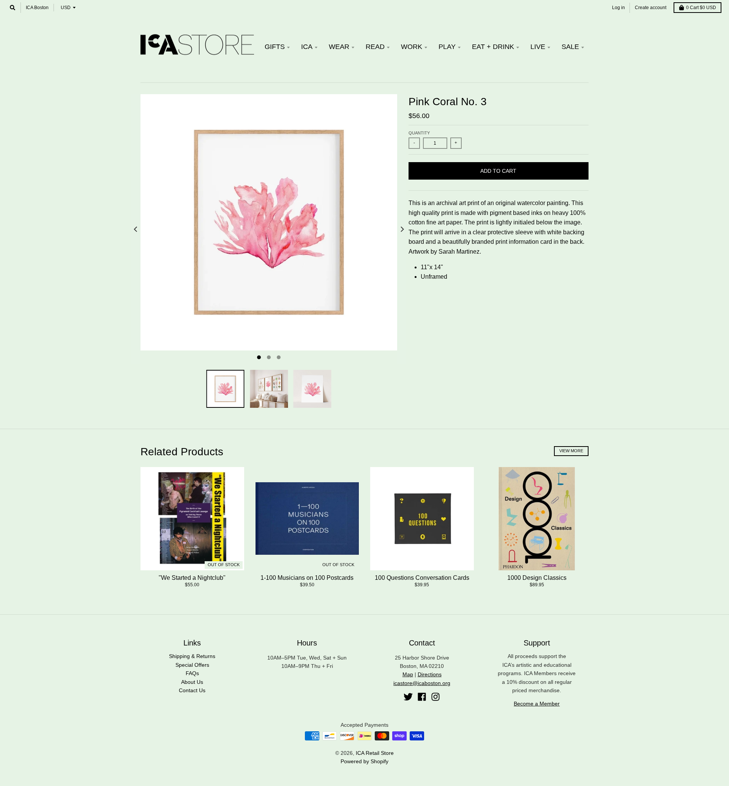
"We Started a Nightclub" (192, 578)
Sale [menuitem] (570, 47)
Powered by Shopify (364, 761)
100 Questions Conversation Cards (422, 578)
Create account (650, 7)
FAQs (192, 673)
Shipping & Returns (192, 656)
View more (571, 450)
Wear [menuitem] (339, 47)
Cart (701, 7)
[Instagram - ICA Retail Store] (435, 696)
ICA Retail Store (375, 753)
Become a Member (537, 704)
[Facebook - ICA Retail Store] (421, 696)
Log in (618, 7)
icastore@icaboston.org (421, 683)
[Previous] (135, 229)
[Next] (401, 229)
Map (407, 674)
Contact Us (192, 690)
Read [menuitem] (375, 47)
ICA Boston (37, 7)
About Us (192, 682)
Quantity (419, 133)
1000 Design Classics (536, 578)
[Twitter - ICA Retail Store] (408, 696)
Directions (430, 674)
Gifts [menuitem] (275, 47)
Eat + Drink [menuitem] (493, 47)
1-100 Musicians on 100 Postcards (306, 578)
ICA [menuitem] (306, 47)
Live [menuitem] (537, 47)
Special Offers (192, 665)
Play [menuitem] (447, 47)
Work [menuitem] (411, 47)
